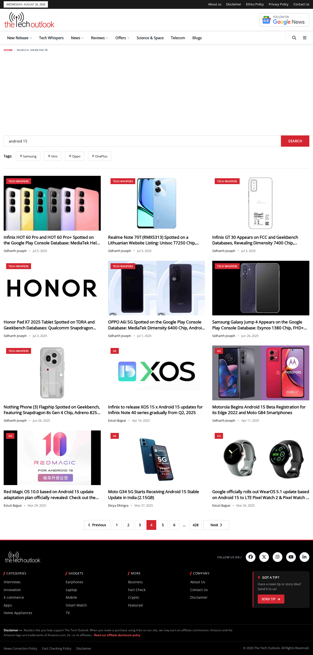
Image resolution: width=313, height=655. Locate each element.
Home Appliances (18, 612)
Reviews (98, 37)
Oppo (76, 156)
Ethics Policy (255, 4)
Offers (120, 37)
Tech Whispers (51, 37)
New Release (17, 37)
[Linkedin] (304, 557)
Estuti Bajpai (117, 420)
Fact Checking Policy (56, 648)
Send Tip (269, 599)
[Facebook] (251, 557)
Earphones (74, 582)
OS (114, 351)
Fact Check (136, 589)
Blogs (197, 37)
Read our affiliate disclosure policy (117, 635)
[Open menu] (304, 37)
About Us (197, 582)
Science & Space (150, 37)
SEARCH (295, 141)
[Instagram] (277, 557)
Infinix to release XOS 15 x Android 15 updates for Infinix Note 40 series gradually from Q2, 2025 (155, 410)
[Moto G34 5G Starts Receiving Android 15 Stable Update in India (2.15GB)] (156, 457)
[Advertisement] (156, 91)
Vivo (54, 156)
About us (214, 4)
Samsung (29, 156)
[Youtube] (291, 557)
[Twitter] (264, 557)
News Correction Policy (20, 648)
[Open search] (294, 37)
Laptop (71, 589)
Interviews (12, 582)
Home (8, 50)
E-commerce (14, 597)
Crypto (133, 597)
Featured (135, 605)
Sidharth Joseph (15, 251)
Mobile (71, 597)
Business (135, 582)
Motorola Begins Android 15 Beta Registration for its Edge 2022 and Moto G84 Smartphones (259, 410)
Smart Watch (76, 605)
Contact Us (301, 4)
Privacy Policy (279, 4)
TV (68, 612)
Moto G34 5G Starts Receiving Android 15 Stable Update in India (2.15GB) (153, 494)
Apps (8, 605)
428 (196, 525)
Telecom (178, 37)
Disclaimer (233, 4)
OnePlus (101, 156)
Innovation (12, 589)
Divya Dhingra (118, 505)
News (75, 37)
